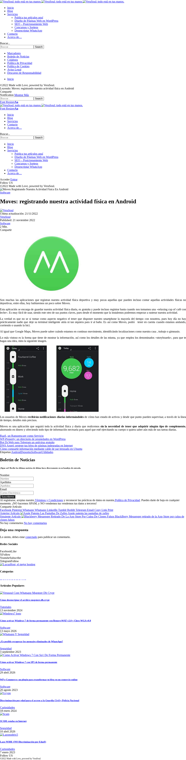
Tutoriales (5, 607)
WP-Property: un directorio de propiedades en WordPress (33, 439)
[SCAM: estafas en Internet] (4, 714)
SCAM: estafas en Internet (13, 721)
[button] (9, 102)
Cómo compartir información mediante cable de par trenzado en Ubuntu (41, 448)
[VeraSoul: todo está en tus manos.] (62, 1)
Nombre (4, 475)
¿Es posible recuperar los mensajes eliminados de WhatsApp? (31, 641)
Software (5, 192)
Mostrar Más (21, 94)
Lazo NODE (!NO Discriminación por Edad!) (23, 741)
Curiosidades (7, 707)
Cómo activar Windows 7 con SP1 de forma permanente (28, 662)
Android (16, 452)
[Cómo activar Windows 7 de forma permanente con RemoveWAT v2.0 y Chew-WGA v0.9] (10, 613)
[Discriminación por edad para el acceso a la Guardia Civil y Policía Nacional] (5, 693)
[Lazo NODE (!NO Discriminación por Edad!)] (9, 734)
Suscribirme (7, 496)
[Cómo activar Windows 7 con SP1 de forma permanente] (35, 655)
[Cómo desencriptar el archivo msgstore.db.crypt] (27, 592)
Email (3, 489)
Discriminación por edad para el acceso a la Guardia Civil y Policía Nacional (39, 700)
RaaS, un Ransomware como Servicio (22, 435)
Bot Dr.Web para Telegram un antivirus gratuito (27, 442)
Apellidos (5, 482)
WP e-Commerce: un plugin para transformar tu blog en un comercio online (39, 679)
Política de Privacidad (127, 500)
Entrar (13, 179)
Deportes (26, 452)
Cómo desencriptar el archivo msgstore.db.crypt (24, 600)
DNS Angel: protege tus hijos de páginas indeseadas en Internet (36, 445)
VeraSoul (5, 216)
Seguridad (6, 648)
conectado (31, 537)
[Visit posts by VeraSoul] (6, 210)
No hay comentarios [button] (35, 523)
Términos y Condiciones (48, 500)
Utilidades (47, 452)
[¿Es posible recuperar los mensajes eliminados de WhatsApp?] (14, 634)
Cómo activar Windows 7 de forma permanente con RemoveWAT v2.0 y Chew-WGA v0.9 (45, 620)
